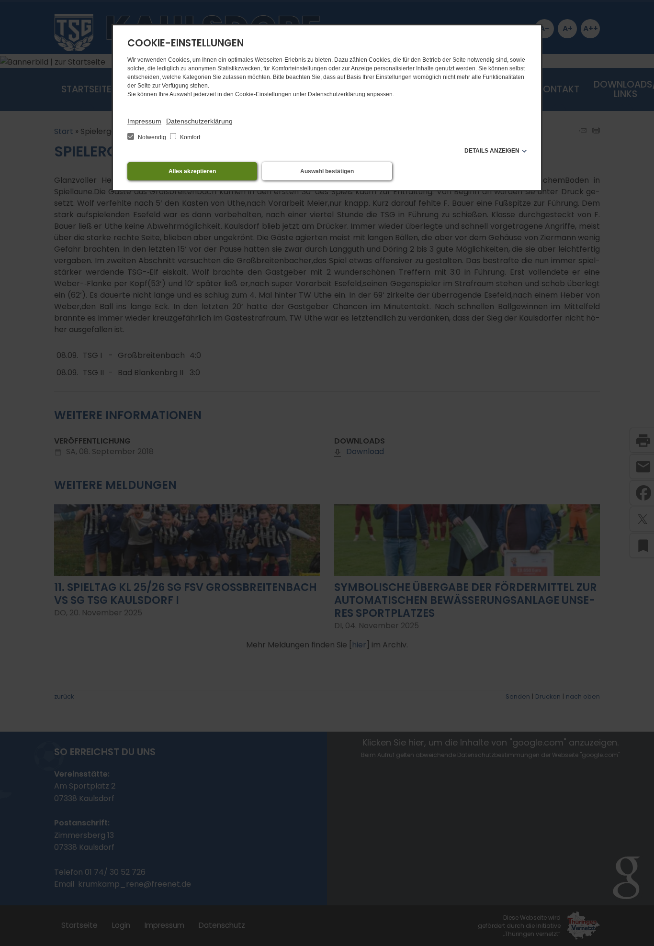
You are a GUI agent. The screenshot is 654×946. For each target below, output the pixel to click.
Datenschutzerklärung (199, 121)
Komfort (189, 137)
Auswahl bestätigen (327, 171)
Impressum (144, 121)
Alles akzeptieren (192, 171)
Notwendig (152, 137)
